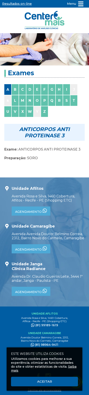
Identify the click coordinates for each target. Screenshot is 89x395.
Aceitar (44, 381)
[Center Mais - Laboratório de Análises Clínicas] (44, 20)
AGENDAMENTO (29, 212)
